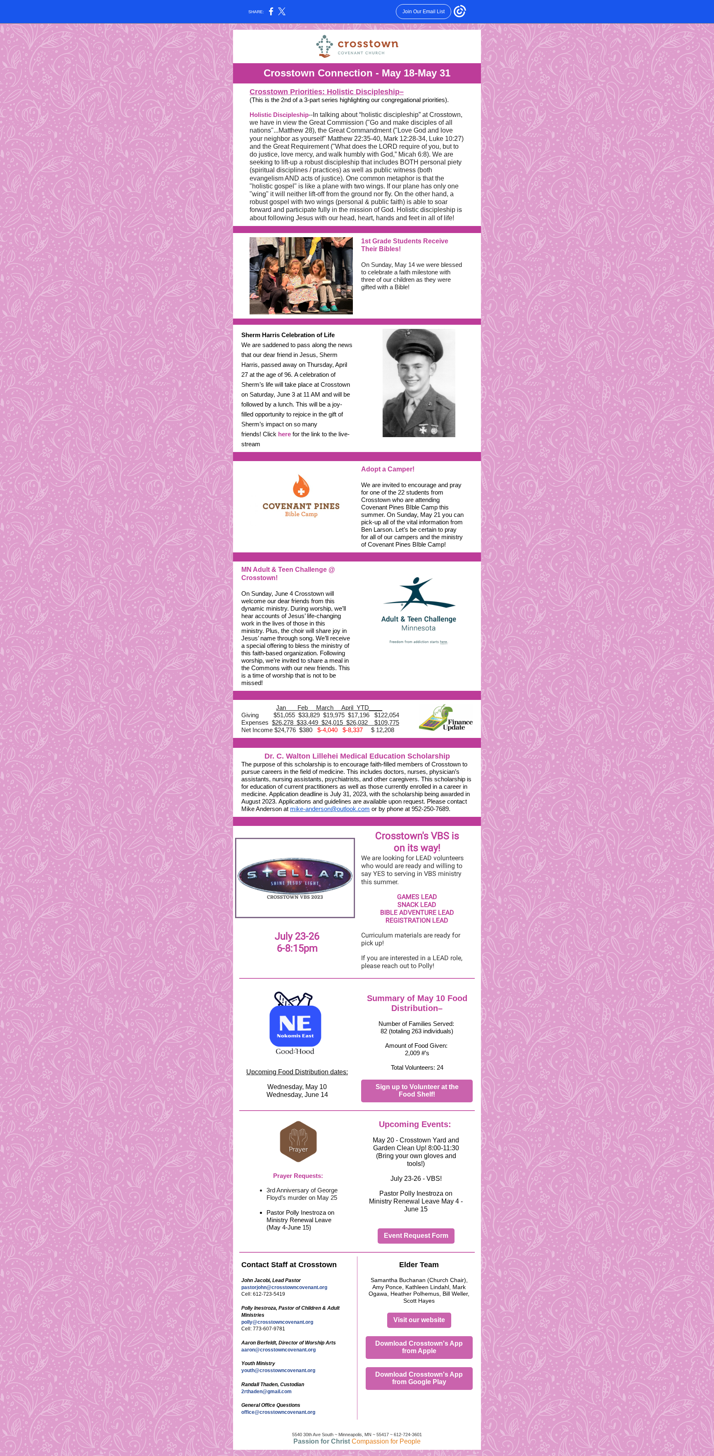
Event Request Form (416, 1235)
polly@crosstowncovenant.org (277, 1322)
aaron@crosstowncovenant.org (278, 1350)
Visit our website (419, 1319)
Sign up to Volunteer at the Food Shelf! (417, 1090)
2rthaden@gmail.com (266, 1391)
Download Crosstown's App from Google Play (419, 1378)
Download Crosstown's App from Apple (419, 1347)
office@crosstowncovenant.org (278, 1412)
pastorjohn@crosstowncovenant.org (284, 1287)
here (284, 434)
